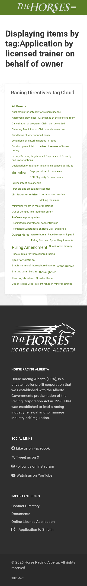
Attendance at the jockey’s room (56, 117)
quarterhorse (38, 234)
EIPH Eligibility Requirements (46, 177)
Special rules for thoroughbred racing (33, 254)
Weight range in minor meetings (53, 283)
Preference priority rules (26, 217)
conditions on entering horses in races (34, 140)
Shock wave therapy (60, 246)
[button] (73, 7)
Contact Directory (25, 506)
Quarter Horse (20, 234)
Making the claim (49, 200)
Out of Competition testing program (32, 211)
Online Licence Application (33, 521)
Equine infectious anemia (26, 183)
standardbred (65, 266)
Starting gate (19, 271)
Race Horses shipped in (61, 234)
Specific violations (23, 260)
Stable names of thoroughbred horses (33, 265)
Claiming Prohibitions (24, 129)
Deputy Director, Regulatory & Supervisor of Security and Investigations (41, 158)
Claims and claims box (52, 129)
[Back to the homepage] (43, 7)
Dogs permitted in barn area (45, 171)
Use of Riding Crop (22, 283)
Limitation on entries (25, 194)
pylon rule (60, 228)
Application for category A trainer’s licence (36, 112)
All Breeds (19, 106)
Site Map (17, 578)
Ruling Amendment (29, 247)
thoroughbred (47, 272)
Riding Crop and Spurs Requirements (52, 240)
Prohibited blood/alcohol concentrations (35, 223)
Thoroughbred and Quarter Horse (32, 278)
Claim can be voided (53, 123)
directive (20, 172)
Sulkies (33, 271)
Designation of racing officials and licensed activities (42, 165)
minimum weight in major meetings (32, 205)
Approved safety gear (24, 117)
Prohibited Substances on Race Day (32, 228)
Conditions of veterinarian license (31, 135)
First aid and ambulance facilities (31, 188)
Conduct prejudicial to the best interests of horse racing (40, 148)
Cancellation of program (26, 123)
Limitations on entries (52, 194)
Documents (20, 514)
